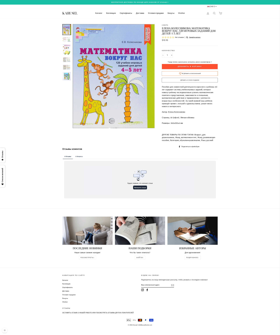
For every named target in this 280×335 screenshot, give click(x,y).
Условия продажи (156, 13)
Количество (168, 51)
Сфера (165, 25)
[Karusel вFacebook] (147, 290)
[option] (140, 2)
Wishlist (181, 13)
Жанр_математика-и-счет (185, 137)
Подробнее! (192, 258)
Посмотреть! (87, 258)
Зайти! (140, 258)
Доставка (140, 13)
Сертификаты (126, 13)
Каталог (98, 13)
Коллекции (111, 13)
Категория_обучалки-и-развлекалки (185, 140)
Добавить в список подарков (189, 80)
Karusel (69, 13)
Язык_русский (207, 140)
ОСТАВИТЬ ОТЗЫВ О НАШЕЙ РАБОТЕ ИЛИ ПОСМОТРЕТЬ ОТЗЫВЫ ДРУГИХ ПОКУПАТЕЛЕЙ (98, 313)
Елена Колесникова (176, 112)
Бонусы (171, 13)
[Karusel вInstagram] (142, 290)
